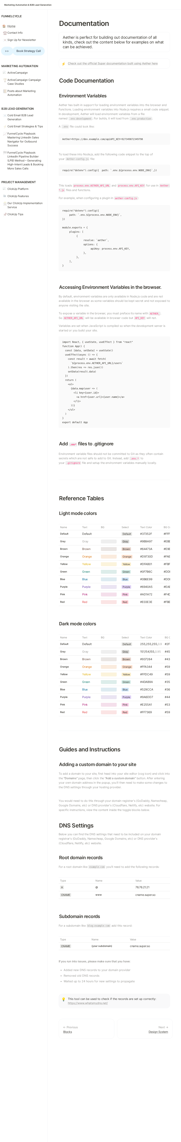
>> (7, 51)
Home (11, 26)
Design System (158, 1032)
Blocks (67, 1032)
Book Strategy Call (28, 51)
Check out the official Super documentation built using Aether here (113, 63)
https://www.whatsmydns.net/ (88, 1003)
